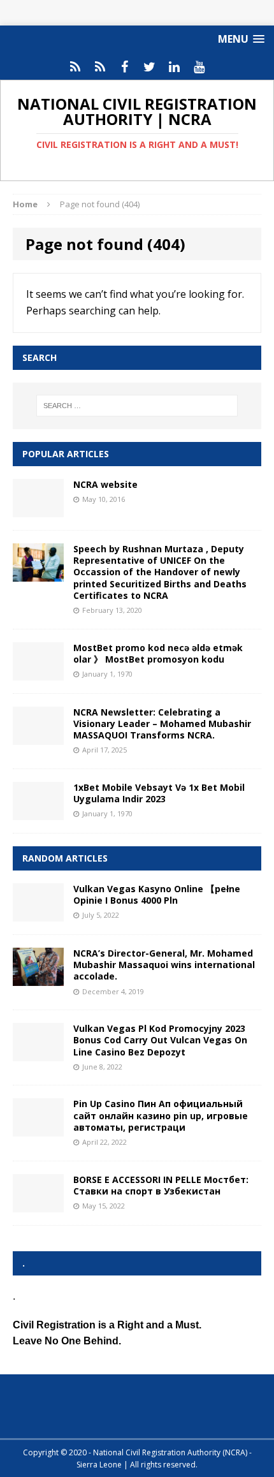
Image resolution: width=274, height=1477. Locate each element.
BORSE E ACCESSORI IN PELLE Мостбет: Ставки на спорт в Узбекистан (161, 1185)
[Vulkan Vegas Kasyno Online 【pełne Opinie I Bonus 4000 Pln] (38, 914)
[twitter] (149, 67)
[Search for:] (137, 405)
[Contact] (100, 67)
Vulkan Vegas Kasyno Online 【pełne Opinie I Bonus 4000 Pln (156, 894)
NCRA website (105, 484)
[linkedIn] (174, 67)
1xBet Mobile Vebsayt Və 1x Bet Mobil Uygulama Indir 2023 (159, 793)
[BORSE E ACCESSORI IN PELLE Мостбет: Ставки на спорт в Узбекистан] (38, 1204)
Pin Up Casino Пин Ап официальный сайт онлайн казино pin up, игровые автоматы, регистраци (160, 1115)
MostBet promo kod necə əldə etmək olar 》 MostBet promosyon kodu (158, 653)
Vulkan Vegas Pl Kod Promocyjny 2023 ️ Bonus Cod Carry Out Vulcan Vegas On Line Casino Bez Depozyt (160, 1039)
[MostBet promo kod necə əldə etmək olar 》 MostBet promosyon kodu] (38, 672)
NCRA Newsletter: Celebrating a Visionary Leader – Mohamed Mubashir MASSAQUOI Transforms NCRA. (162, 723)
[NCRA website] (38, 510)
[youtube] (199, 67)
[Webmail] (75, 67)
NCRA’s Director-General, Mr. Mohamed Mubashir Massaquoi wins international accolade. (164, 964)
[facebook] (124, 67)
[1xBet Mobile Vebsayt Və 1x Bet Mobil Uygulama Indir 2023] (38, 812)
